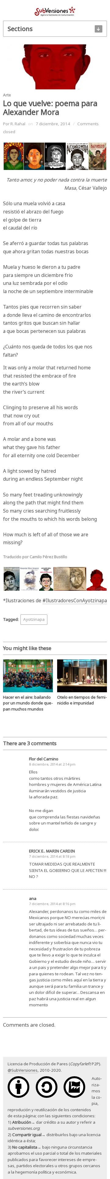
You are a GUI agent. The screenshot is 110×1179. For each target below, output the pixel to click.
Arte (7, 95)
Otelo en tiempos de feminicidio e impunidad (82, 700)
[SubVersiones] (55, 11)
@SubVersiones (23, 1070)
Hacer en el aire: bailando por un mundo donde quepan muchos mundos (28, 703)
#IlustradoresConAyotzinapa (74, 600)
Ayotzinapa (34, 619)
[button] (13, 156)
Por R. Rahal (14, 123)
